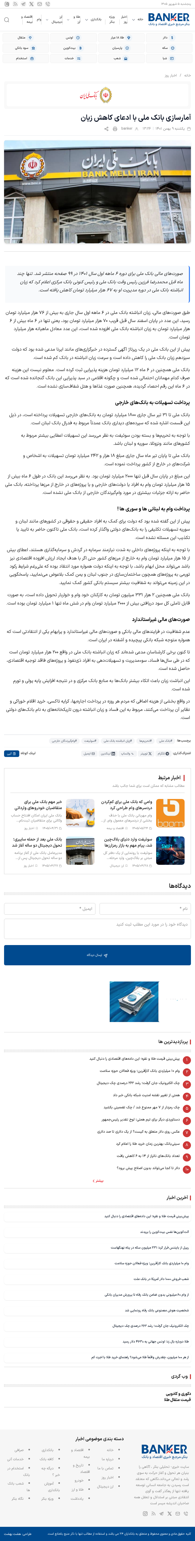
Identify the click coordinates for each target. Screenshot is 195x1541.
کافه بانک (47, 1459)
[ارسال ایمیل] (40, 4)
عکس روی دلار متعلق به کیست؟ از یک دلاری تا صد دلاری (138, 1131)
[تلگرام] (23, 4)
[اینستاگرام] (7, 4)
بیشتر (100, 1181)
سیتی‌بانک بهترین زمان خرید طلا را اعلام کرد (148, 1144)
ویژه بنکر (112, 19)
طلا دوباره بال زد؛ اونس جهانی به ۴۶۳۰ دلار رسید (156, 1341)
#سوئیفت (90, 741)
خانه (140, 19)
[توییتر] (31, 4)
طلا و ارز (76, 20)
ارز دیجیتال (57, 20)
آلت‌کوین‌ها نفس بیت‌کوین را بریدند (164, 1232)
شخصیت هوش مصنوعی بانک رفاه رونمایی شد (157, 1310)
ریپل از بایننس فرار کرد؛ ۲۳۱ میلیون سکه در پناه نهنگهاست (150, 1247)
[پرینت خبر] (115, 129)
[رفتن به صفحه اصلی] (169, 19)
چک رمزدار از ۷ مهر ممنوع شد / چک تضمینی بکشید (142, 1107)
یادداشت (77, 1499)
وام (39, 19)
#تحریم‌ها (145, 741)
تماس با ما (105, 1468)
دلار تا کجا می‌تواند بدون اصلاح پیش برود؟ (148, 1168)
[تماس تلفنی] (48, 4)
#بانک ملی (165, 741)
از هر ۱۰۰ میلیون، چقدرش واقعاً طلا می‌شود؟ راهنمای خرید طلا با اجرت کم (140, 1357)
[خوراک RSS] (15, 4)
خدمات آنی (15, 1459)
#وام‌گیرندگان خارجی (64, 741)
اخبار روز (124, 19)
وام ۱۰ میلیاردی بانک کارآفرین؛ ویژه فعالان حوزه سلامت (140, 1071)
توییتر (144, 753)
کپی (9, 753)
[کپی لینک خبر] (106, 129)
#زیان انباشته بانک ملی (118, 741)
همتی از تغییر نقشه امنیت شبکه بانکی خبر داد (146, 1095)
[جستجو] (6, 19)
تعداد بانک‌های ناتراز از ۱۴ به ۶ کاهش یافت (148, 1156)
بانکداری (96, 19)
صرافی (19, 1450)
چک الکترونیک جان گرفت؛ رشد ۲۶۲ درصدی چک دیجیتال (138, 1083)
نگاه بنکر (18, 1499)
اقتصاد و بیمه (26, 19)
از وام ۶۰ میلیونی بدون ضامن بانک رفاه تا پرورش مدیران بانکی (147, 1294)
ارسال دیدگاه (95, 955)
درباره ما (107, 1459)
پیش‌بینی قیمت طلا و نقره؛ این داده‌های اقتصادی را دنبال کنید (134, 1059)
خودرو (79, 1480)
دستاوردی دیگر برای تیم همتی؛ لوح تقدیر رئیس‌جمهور (141, 1119)
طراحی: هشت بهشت (17, 1534)
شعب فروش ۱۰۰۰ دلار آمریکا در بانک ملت (161, 1279)
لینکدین (106, 753)
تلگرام (161, 753)
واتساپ (125, 753)
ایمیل (87, 753)
